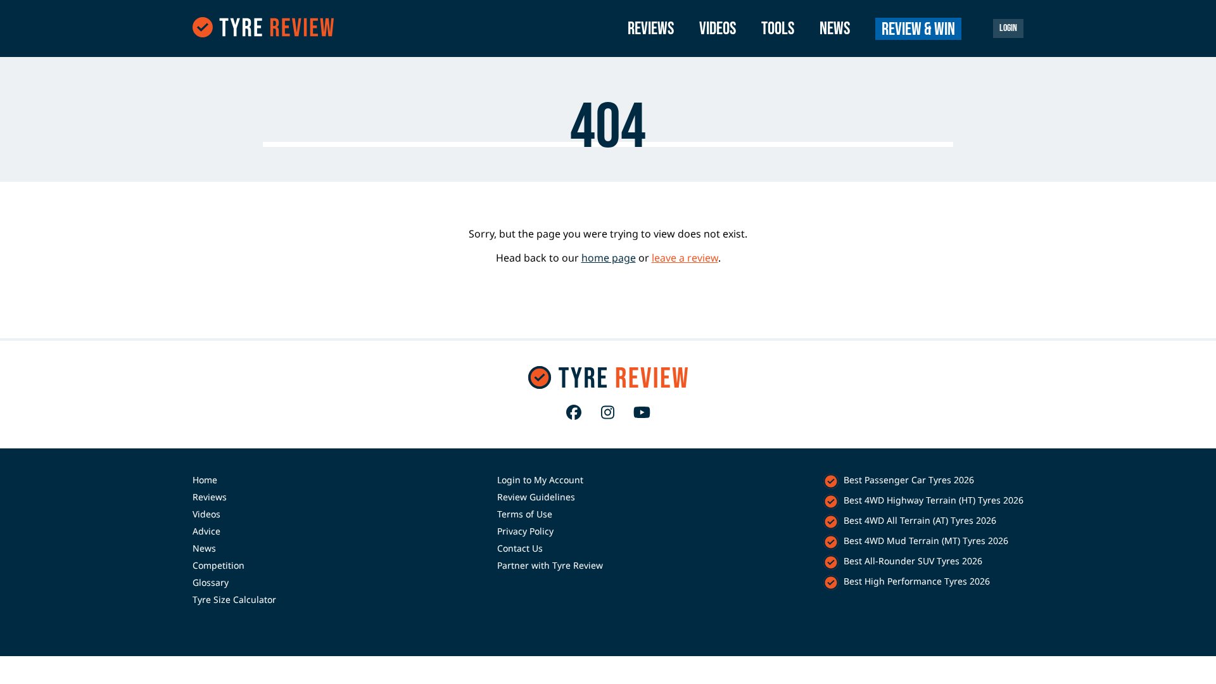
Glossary (211, 582)
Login (1008, 28)
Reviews (651, 28)
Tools (777, 28)
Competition (218, 565)
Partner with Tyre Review (550, 565)
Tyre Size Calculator (234, 599)
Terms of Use (524, 514)
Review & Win (918, 29)
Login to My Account (540, 480)
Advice (206, 531)
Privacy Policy (525, 531)
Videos (717, 28)
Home (205, 480)
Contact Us (520, 548)
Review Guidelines (536, 497)
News (835, 28)
